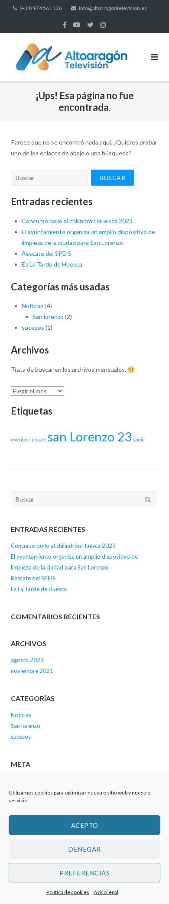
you (76, 24)
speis (138, 439)
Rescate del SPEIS (47, 253)
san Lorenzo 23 (90, 436)
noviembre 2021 (32, 670)
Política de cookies (67, 892)
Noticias (33, 305)
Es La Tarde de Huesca (52, 264)
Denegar (84, 849)
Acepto (84, 825)
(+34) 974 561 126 (41, 8)
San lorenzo (48, 316)
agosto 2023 (27, 659)
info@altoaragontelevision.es (113, 8)
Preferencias (84, 873)
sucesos (33, 327)
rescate (37, 439)
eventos (19, 439)
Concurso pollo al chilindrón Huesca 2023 (77, 221)
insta (103, 24)
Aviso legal (106, 892)
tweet (90, 24)
